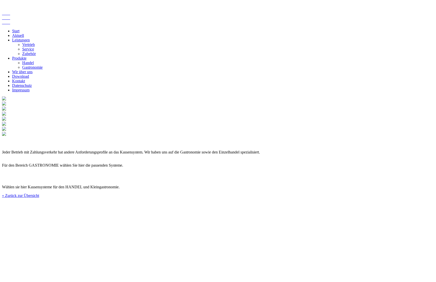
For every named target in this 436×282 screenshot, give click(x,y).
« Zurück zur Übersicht (20, 195)
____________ (6, 17)
